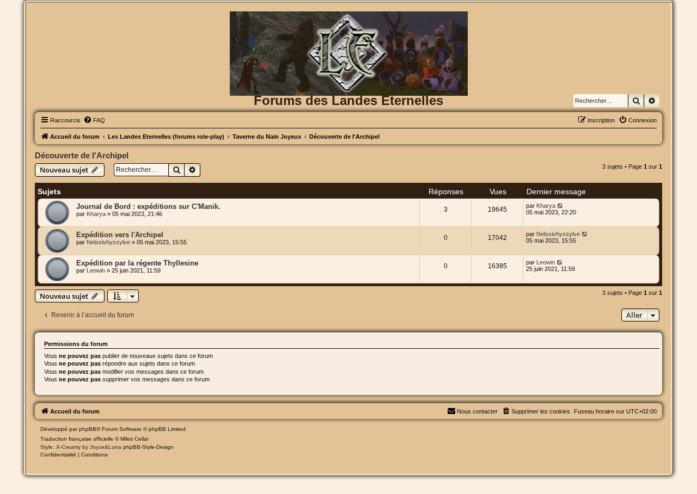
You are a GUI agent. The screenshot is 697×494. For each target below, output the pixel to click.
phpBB (87, 429)
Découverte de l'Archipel (82, 155)
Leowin (96, 270)
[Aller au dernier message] (560, 205)
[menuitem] (94, 120)
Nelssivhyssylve (108, 242)
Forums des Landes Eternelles (348, 100)
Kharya (96, 214)
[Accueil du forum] (348, 29)
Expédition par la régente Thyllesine (137, 263)
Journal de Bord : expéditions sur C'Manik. (148, 206)
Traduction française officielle (76, 439)
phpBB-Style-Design (148, 447)
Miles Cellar (134, 439)
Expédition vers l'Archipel (119, 235)
